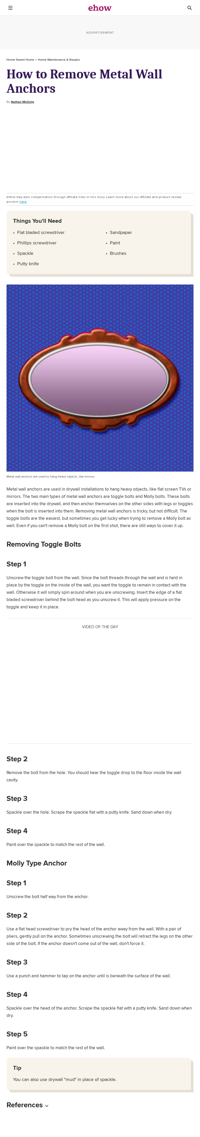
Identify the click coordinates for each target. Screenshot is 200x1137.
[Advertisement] (100, 148)
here (23, 201)
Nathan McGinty (22, 102)
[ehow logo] (100, 7)
